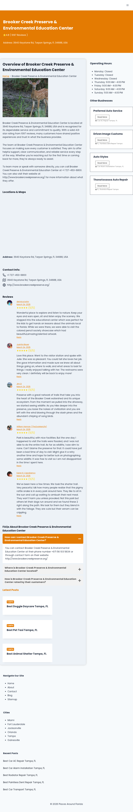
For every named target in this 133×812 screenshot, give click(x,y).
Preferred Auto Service (107, 111)
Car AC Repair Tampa (106, 120)
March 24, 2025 (23, 304)
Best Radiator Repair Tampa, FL (20, 775)
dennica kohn (23, 301)
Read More (103, 117)
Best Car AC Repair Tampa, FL (19, 761)
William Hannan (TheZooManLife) (32, 426)
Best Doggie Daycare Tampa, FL (27, 606)
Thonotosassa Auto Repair (110, 179)
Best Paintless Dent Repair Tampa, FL (23, 782)
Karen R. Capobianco (26, 473)
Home (6, 76)
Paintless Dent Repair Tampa (111, 143)
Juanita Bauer (23, 344)
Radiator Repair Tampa (109, 189)
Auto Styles (100, 157)
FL (116, 120)
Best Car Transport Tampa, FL (19, 789)
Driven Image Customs (108, 134)
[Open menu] (127, 5)
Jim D (19, 383)
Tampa (10, 602)
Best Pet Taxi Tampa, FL (22, 630)
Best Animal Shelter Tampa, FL (26, 654)
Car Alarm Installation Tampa (109, 166)
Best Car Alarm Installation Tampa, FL (24, 768)
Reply (19, 337)
